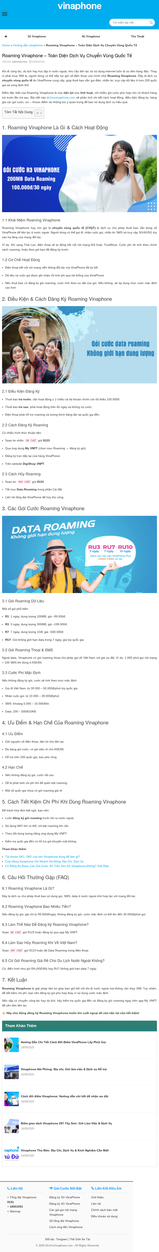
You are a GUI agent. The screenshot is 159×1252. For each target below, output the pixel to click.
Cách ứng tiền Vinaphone (66, 1227)
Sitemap (15, 1211)
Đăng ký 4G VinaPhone (64, 1203)
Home (6, 45)
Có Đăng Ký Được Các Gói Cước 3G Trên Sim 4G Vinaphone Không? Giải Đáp (57, 866)
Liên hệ (96, 1203)
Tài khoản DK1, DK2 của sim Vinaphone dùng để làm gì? (42, 856)
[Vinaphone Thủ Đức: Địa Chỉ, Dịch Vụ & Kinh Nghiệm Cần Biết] (11, 1153)
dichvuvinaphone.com (61, 97)
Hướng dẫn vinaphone (28, 45)
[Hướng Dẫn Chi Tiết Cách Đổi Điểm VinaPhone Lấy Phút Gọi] (11, 1044)
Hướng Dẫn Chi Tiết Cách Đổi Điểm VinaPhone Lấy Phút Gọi (63, 1042)
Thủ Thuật (137, 36)
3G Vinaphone (37, 36)
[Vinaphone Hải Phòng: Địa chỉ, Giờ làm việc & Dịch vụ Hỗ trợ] (11, 1072)
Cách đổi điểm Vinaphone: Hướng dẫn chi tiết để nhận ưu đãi (64, 1096)
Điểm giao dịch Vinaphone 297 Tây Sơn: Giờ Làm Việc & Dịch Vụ (66, 1123)
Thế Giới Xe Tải (79, 1239)
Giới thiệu (97, 1197)
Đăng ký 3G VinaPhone (64, 1197)
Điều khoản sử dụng (104, 1216)
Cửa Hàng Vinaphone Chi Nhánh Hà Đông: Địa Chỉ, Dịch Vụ (44, 861)
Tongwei (61, 1239)
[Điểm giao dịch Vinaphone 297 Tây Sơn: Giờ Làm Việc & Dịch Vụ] (11, 1126)
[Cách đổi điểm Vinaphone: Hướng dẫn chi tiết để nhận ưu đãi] (11, 1099)
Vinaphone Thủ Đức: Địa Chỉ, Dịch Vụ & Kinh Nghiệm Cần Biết (65, 1150)
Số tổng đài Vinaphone (64, 1220)
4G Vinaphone (91, 36)
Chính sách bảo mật (104, 1210)
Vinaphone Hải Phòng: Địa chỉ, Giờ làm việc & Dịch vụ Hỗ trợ (64, 1069)
